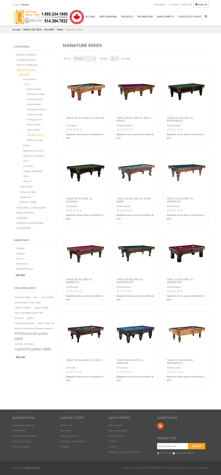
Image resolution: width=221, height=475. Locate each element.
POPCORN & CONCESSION (31, 207)
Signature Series (35, 135)
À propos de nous (21, 441)
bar (35, 297)
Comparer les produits (72, 441)
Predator (20, 248)
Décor (26, 176)
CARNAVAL (22, 218)
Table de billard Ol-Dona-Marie (134, 200)
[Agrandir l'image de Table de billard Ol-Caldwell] (85, 173)
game (30, 318)
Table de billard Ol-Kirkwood (79, 281)
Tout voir (20, 357)
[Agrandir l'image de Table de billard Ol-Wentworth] (186, 334)
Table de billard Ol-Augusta (85, 117)
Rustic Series (33, 124)
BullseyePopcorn (24, 268)
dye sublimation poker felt (29, 313)
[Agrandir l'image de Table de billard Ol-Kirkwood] (85, 253)
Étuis (25, 161)
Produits (127, 16)
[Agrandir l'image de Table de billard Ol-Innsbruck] (186, 173)
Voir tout (20, 275)
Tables (60, 29)
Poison (19, 258)
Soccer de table (28, 192)
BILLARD (49, 29)
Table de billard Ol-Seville (84, 360)
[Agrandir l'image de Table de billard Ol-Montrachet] (136, 253)
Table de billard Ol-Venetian (130, 362)
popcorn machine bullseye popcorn (34, 328)
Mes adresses (116, 436)
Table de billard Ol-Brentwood (180, 119)
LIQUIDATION (23, 228)
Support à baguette (32, 171)
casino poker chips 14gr (28, 302)
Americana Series (36, 94)
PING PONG (26, 187)
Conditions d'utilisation (24, 436)
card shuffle (47, 297)
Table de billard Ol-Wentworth (180, 362)
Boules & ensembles (33, 155)
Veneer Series (34, 104)
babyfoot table (22, 297)
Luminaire (28, 166)
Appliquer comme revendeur (124, 452)
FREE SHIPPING (108, 16)
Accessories (29, 79)
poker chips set (46, 323)
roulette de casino (24, 344)
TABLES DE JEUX (32, 29)
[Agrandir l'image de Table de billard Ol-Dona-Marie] (136, 173)
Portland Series (34, 119)
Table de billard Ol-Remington (180, 281)
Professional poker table (31, 336)
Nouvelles (65, 430)
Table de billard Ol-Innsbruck (180, 200)
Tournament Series (36, 109)
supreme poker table (33, 349)
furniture (19, 318)
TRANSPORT (19, 430)
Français (25, 4)
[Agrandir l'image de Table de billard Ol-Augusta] (85, 92)
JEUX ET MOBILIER (26, 65)
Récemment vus (69, 436)
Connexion (174, 4)
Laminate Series (35, 99)
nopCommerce (32, 468)
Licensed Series (35, 114)
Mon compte (165, 16)
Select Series (33, 130)
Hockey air (25, 197)
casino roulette (23, 307)
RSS (160, 426)
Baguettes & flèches (33, 150)
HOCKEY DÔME (28, 202)
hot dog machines (24, 323)
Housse (27, 181)
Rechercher (145, 16)
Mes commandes (118, 430)
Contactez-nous (189, 16)
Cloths (26, 145)
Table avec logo (34, 140)
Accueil (90, 16)
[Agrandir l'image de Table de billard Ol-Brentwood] (186, 92)
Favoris (113, 446)
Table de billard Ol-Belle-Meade (134, 119)
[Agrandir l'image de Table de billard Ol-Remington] (186, 253)
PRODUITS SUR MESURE (30, 223)
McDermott (21, 263)
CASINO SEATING (26, 60)
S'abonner (166, 452)
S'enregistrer (159, 4)
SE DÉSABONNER (185, 452)
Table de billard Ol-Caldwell (79, 200)
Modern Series (34, 89)
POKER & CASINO (26, 55)
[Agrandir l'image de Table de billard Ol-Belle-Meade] (136, 92)
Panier (112, 441)
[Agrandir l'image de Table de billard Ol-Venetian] (136, 334)
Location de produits (23, 425)
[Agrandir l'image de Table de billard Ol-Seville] (85, 334)
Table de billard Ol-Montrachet (130, 281)
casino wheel (41, 307)
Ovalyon (20, 253)
